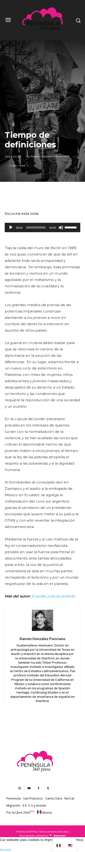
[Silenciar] (61, 227)
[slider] (71, 227)
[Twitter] (47, 788)
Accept (5, 850)
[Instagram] (19, 788)
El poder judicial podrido (53, 596)
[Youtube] (29, 788)
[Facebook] (38, 788)
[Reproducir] (10, 227)
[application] (42, 227)
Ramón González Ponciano (50, 156)
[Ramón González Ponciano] (42, 620)
